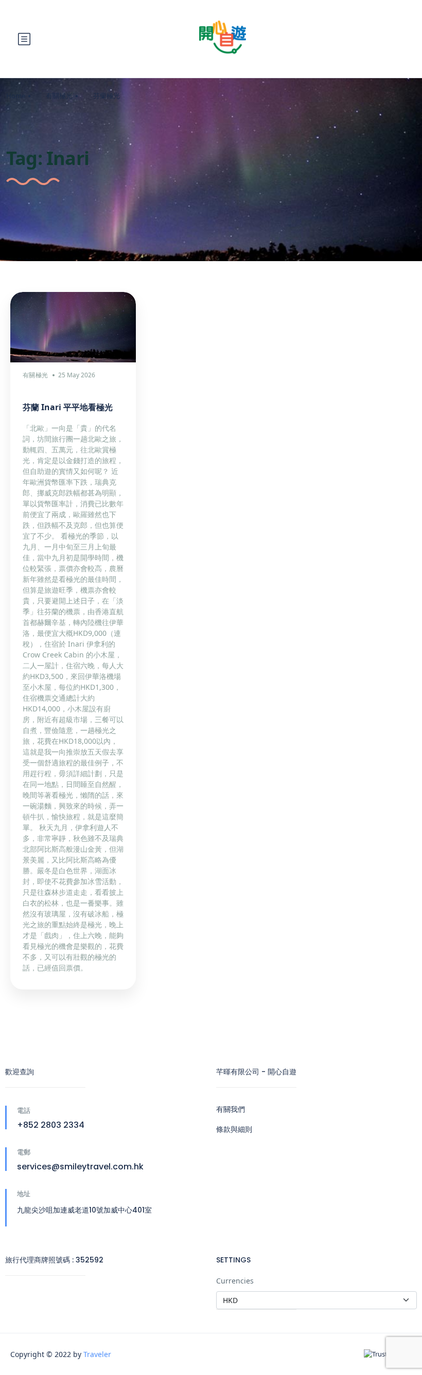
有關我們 (230, 1109)
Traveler (97, 1354)
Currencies (235, 1281)
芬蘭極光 (106, 95)
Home (15, 95)
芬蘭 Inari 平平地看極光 (68, 407)
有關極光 (59, 95)
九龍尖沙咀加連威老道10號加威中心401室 (84, 1210)
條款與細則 (234, 1129)
